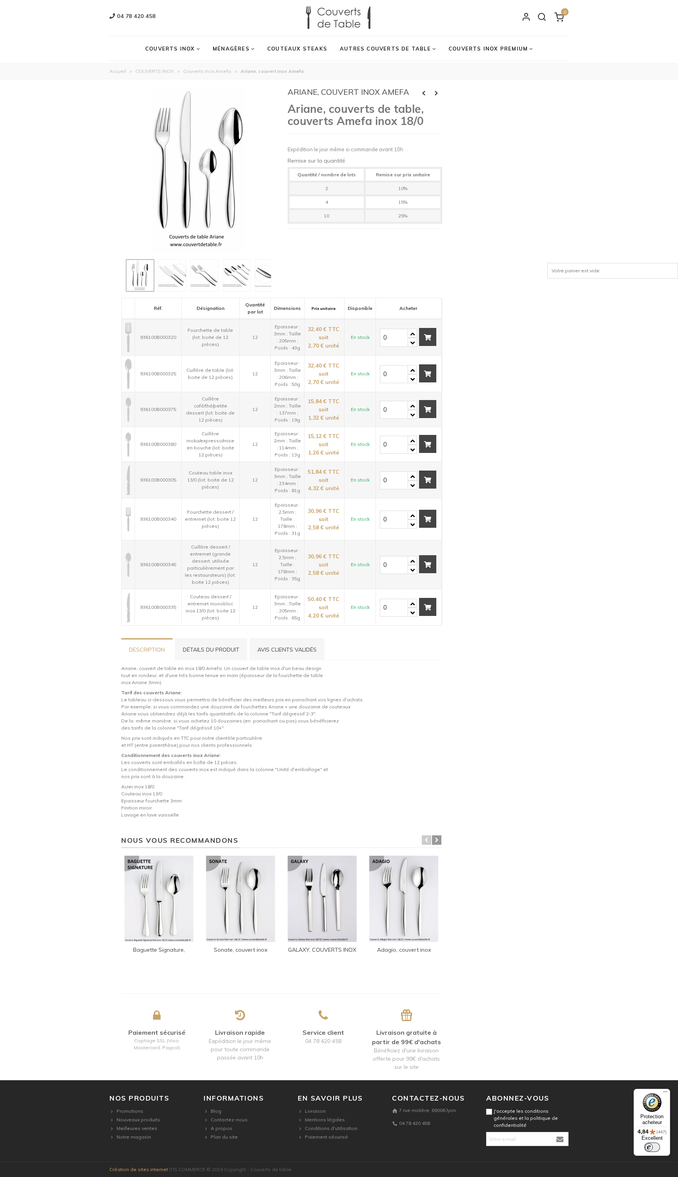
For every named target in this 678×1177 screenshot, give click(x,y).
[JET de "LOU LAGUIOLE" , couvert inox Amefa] (424, 93)
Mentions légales (325, 1120)
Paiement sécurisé (326, 1137)
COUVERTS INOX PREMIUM (488, 48)
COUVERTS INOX (170, 48)
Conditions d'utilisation (331, 1128)
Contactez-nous (229, 1120)
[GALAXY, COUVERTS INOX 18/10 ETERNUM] (322, 899)
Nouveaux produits (138, 1120)
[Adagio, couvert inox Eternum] (403, 899)
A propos (221, 1128)
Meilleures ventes (137, 1128)
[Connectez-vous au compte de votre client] (526, 18)
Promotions (130, 1111)
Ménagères (231, 48)
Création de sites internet (138, 1169)
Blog (216, 1111)
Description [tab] (147, 649)
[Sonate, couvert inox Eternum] (240, 899)
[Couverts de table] (339, 17)
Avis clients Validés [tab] (287, 649)
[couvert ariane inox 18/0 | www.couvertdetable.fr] (198, 249)
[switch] (652, 1147)
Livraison (315, 1111)
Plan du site (224, 1137)
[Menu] (665, 1093)
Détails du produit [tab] (211, 649)
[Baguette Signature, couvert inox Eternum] (159, 899)
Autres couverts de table (385, 48)
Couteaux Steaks (297, 48)
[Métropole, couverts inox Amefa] (436, 93)
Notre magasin (134, 1137)
